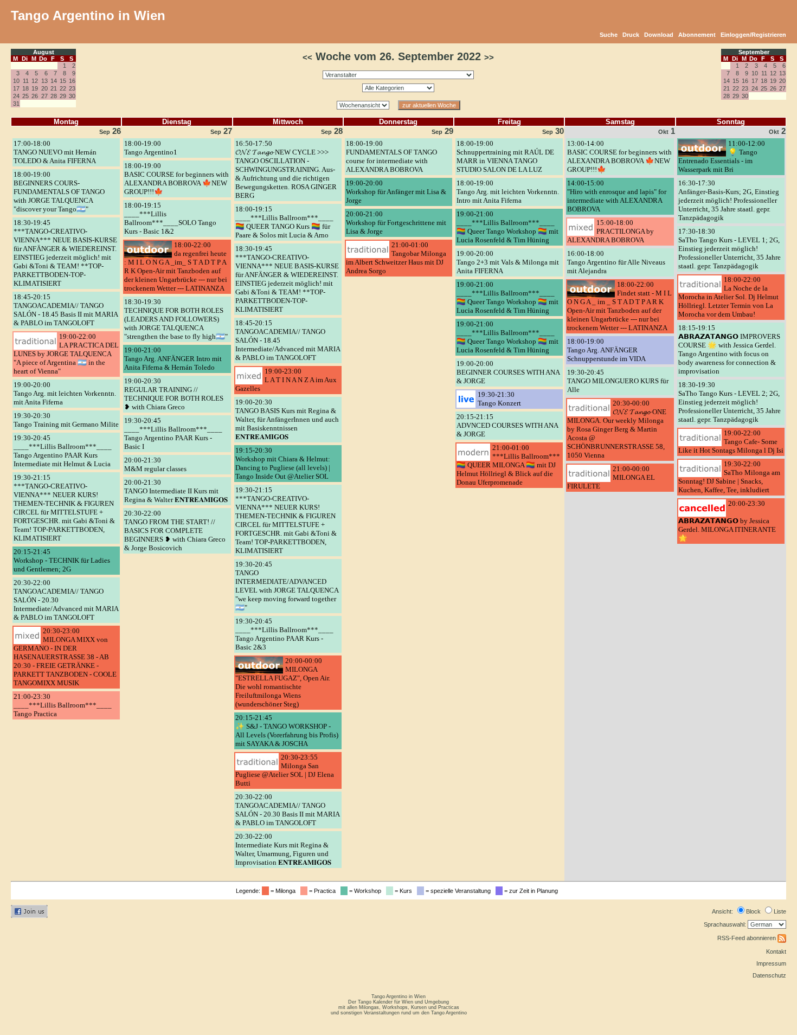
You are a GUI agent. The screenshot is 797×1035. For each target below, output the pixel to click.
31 (16, 103)
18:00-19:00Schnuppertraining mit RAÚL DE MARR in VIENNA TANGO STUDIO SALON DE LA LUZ (505, 156)
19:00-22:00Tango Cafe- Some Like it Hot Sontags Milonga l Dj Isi (730, 441)
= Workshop (366, 891)
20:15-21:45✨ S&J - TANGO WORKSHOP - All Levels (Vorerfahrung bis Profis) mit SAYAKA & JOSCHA (286, 730)
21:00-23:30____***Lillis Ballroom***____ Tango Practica (63, 705)
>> (489, 57)
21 (53, 88)
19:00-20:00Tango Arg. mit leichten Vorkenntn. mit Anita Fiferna (65, 393)
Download (658, 34)
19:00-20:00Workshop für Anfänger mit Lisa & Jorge (396, 191)
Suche (609, 34)
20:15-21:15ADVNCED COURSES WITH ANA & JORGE (507, 425)
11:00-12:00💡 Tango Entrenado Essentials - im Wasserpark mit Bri (721, 156)
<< (307, 57)
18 (25, 88)
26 (34, 96)
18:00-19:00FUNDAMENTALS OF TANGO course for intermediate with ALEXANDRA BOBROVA (391, 156)
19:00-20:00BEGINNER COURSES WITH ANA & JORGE (508, 372)
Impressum (771, 963)
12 (34, 81)
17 (16, 88)
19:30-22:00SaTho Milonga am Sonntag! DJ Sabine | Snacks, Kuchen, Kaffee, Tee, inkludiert (729, 477)
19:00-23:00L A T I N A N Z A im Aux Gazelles (286, 380)
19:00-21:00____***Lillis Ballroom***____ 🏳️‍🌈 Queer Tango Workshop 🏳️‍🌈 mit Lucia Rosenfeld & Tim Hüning (507, 227)
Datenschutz (769, 975)
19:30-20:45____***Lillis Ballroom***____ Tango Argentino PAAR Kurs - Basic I (173, 433)
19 (34, 88)
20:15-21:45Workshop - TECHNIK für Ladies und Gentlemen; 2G (62, 560)
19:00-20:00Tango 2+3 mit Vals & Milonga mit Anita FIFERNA (508, 262)
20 (44, 88)
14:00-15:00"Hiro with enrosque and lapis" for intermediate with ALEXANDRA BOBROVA (616, 196)
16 (72, 81)
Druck (630, 34)
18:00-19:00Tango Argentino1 (150, 147)
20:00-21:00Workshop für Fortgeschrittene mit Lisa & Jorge (396, 222)
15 (63, 81)
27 (44, 96)
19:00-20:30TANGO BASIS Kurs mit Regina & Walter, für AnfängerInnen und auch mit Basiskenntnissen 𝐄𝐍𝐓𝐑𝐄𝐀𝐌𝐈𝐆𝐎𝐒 (287, 419)
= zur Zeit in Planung (532, 891)
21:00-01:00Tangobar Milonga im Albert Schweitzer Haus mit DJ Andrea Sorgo (396, 258)
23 (72, 88)
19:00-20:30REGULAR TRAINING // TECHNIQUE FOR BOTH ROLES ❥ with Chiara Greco (173, 394)
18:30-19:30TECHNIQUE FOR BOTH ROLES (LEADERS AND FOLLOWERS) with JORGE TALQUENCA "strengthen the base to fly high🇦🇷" (176, 319)
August (43, 52)
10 (16, 81)
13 (44, 81)
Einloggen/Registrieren (753, 34)
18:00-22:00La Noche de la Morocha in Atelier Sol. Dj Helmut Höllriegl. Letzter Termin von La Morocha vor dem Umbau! (728, 296)
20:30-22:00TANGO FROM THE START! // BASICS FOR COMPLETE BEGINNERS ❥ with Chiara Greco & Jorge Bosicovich (175, 530)
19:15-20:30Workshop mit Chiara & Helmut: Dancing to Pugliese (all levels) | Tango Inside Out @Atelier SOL (282, 463)
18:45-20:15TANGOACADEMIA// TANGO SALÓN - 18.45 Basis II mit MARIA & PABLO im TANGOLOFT (66, 310)
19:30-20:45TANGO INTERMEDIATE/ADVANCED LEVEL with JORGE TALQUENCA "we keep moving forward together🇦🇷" (286, 586)
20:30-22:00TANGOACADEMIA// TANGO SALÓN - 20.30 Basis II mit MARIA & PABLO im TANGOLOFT (287, 810)
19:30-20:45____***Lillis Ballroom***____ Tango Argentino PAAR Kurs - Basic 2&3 (284, 634)
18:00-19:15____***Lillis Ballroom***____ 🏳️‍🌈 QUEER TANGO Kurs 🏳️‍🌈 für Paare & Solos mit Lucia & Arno (284, 222)
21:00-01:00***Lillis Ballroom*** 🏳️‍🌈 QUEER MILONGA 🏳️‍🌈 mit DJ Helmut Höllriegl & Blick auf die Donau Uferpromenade (508, 464)
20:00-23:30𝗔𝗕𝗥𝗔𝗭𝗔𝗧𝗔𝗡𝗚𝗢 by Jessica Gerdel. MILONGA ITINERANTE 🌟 (727, 520)
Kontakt (776, 951)
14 (53, 81)
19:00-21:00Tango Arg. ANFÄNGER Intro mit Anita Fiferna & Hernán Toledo (173, 358)
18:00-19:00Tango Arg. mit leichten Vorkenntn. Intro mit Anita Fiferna (508, 191)
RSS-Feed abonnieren (747, 938)
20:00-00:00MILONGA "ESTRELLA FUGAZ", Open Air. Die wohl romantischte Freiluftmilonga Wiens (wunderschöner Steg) (282, 682)
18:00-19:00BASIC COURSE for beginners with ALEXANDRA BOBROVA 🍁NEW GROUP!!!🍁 (176, 179)
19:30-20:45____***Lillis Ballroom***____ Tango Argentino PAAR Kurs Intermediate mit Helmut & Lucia (63, 451)
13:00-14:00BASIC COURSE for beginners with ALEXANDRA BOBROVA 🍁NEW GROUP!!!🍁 (619, 156)
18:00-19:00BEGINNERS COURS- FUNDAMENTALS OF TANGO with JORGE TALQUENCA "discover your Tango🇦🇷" (59, 191)
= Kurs (404, 891)
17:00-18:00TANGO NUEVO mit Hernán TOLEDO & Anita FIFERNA (55, 152)
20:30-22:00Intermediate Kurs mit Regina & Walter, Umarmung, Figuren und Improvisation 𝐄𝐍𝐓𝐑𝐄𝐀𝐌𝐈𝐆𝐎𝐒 (283, 849)
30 (72, 96)
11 (26, 81)
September (753, 52)
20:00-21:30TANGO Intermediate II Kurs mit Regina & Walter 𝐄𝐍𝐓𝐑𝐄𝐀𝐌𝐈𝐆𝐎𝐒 (176, 491)
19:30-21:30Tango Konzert (499, 398)
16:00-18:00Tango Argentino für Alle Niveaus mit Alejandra (616, 262)
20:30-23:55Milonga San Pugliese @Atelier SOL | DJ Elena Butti (284, 770)
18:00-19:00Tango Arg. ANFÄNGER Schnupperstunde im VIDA (606, 350)
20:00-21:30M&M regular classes (155, 464)
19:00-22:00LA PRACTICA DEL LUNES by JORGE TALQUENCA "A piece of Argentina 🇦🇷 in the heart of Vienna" (66, 353)
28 (53, 96)
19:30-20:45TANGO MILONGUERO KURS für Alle (618, 381)
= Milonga (284, 891)
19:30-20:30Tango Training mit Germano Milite (66, 420)
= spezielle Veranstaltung (459, 891)
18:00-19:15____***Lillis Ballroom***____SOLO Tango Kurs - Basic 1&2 (170, 218)
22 (63, 88)
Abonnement (697, 34)
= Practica (323, 891)
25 (25, 96)
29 (63, 96)
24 (16, 96)
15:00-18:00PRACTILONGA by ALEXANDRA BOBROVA (610, 231)
